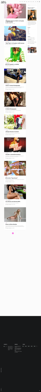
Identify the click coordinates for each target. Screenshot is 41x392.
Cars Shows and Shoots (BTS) (12, 201)
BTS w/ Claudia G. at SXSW (12, 64)
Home (20, 1)
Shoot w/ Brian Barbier (11, 224)
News (26, 1)
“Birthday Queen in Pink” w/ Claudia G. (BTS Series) (14, 21)
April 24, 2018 (12, 134)
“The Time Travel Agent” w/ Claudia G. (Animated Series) (31, 39)
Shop (30, 1)
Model (28, 32)
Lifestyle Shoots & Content (12, 131)
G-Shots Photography (10, 109)
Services (29, 1)
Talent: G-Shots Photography (12, 85)
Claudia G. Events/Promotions (13, 154)
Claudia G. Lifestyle (9, 23)
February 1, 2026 (13, 23)
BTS (6, 19)
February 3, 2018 (13, 204)
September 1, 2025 (13, 44)
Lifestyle (7, 130)
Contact (33, 1)
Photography (7, 107)
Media (24, 1)
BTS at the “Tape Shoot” (11, 178)
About (22, 1)
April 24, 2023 (12, 89)
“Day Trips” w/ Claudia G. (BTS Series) (14, 43)
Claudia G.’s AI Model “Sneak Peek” (31, 43)
